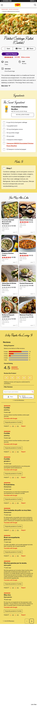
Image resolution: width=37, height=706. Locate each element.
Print (19, 48)
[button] (5, 86)
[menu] (2, 5)
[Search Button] (35, 5)
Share (31, 48)
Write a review (25, 57)
